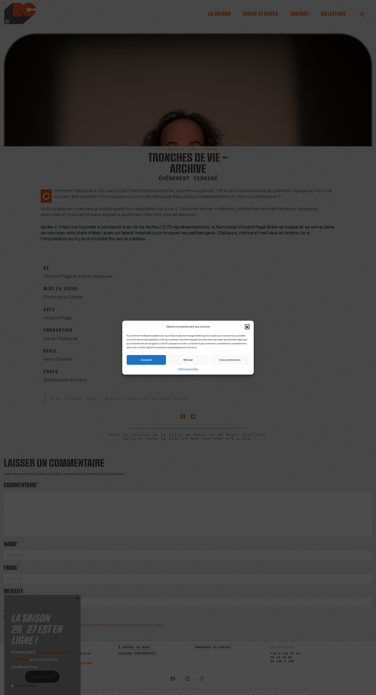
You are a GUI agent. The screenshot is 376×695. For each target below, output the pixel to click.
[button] (247, 326)
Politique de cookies (188, 368)
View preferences (229, 360)
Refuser (188, 360)
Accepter (146, 360)
